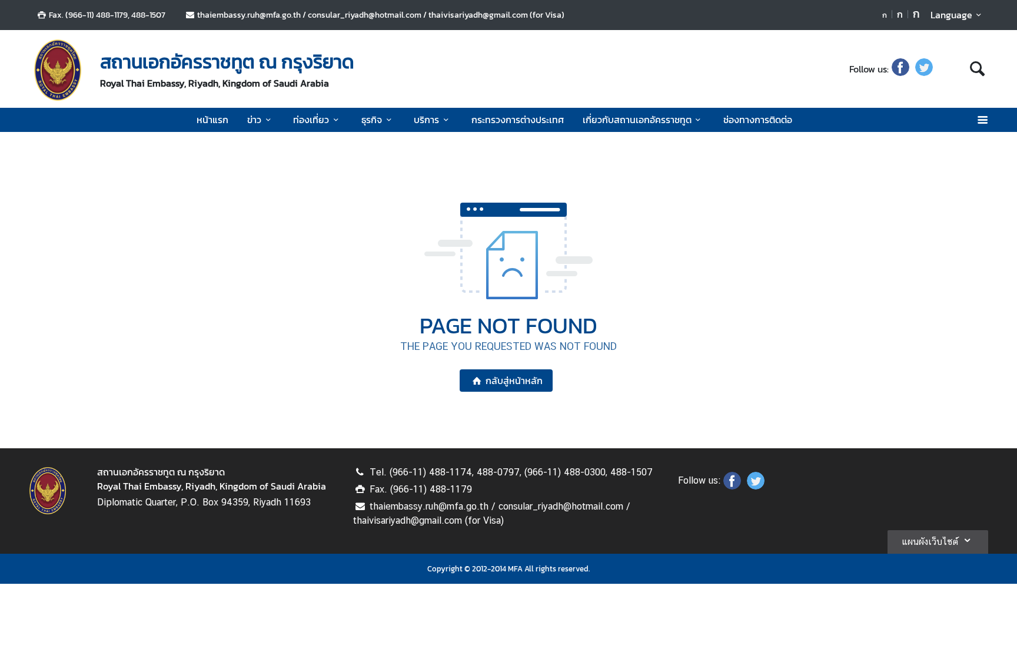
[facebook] (900, 69)
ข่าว (254, 120)
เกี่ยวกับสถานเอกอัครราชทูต (637, 120)
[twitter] (924, 69)
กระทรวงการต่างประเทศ (517, 120)
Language (951, 15)
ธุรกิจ (371, 120)
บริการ (426, 120)
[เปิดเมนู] (982, 120)
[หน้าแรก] (57, 70)
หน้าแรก (212, 120)
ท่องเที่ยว (311, 120)
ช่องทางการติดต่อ (757, 120)
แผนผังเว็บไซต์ (930, 541)
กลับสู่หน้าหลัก (514, 380)
